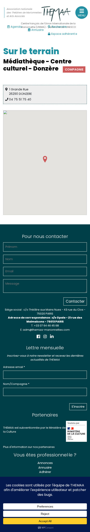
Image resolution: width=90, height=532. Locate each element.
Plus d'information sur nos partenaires (29, 447)
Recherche (59, 26)
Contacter (75, 301)
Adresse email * (14, 367)
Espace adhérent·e (64, 34)
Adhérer (45, 472)
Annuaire (37, 30)
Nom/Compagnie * (16, 384)
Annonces (45, 463)
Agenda (16, 26)
